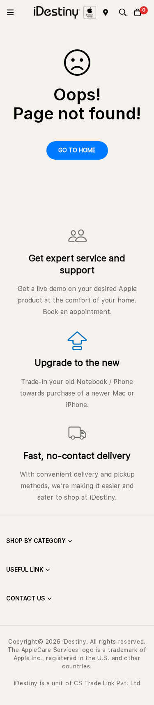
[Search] (122, 12)
